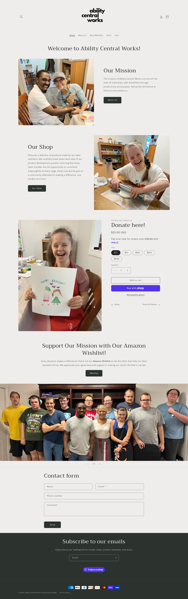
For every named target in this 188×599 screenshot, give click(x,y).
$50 (126, 253)
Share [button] (117, 304)
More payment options (136, 295)
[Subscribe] (116, 558)
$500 (116, 259)
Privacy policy (64, 592)
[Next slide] (100, 464)
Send (52, 524)
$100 (137, 253)
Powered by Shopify (49, 592)
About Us (112, 100)
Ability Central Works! (33, 592)
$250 (149, 253)
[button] (21, 17)
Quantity (114, 265)
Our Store (37, 188)
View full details (150, 304)
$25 (116, 253)
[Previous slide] (88, 464)
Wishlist (94, 373)
